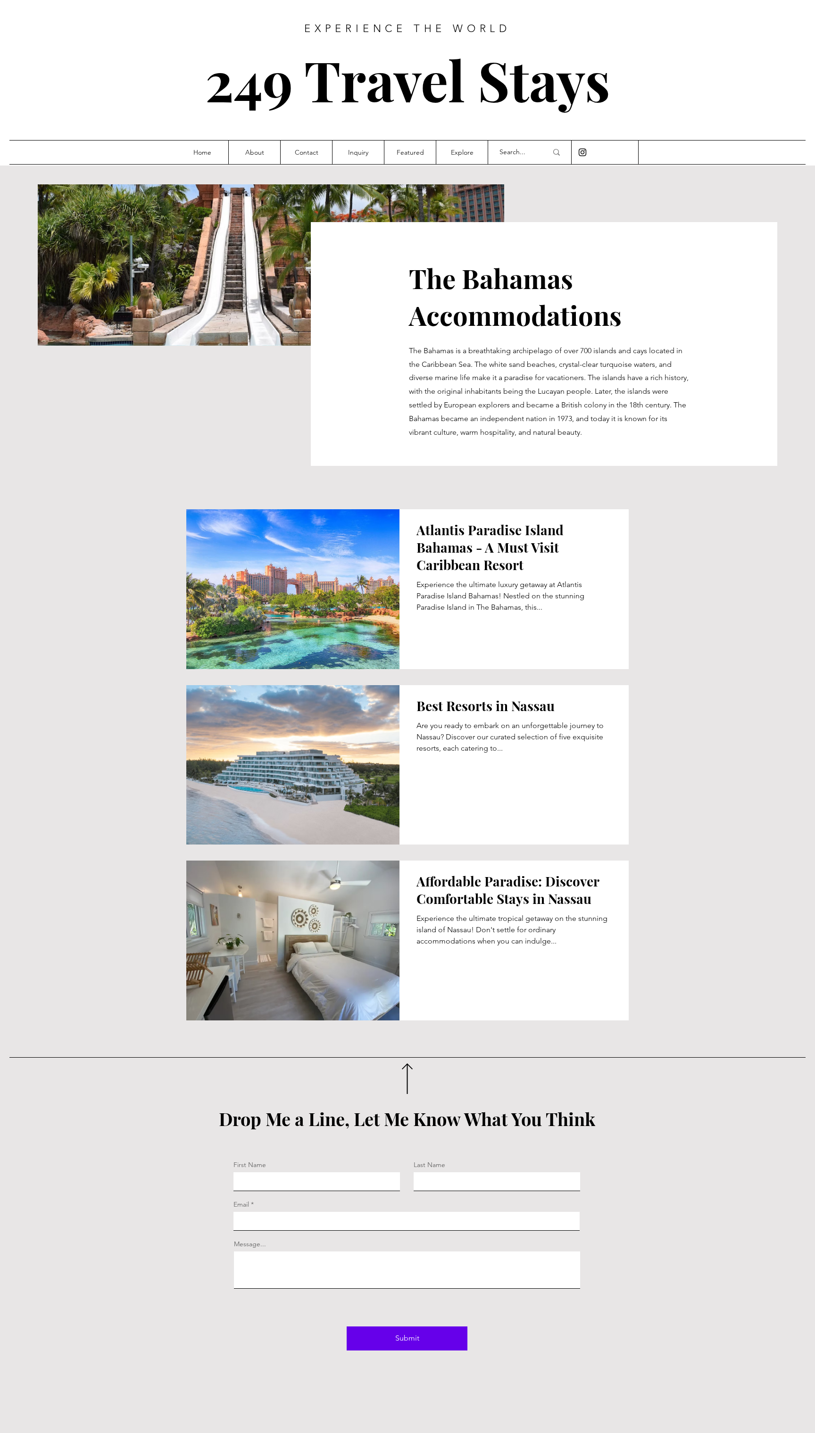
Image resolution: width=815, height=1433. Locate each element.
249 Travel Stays (407, 79)
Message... (250, 1244)
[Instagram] (582, 152)
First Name (249, 1164)
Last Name (429, 1164)
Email (241, 1204)
